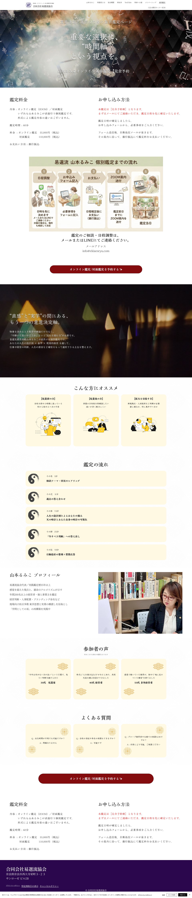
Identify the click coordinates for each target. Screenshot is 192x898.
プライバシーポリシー (13, 885)
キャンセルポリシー (49, 885)
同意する (183, 895)
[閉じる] (189, 894)
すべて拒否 (171, 895)
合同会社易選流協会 (43, 6)
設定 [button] (163, 895)
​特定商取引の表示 (30, 885)
